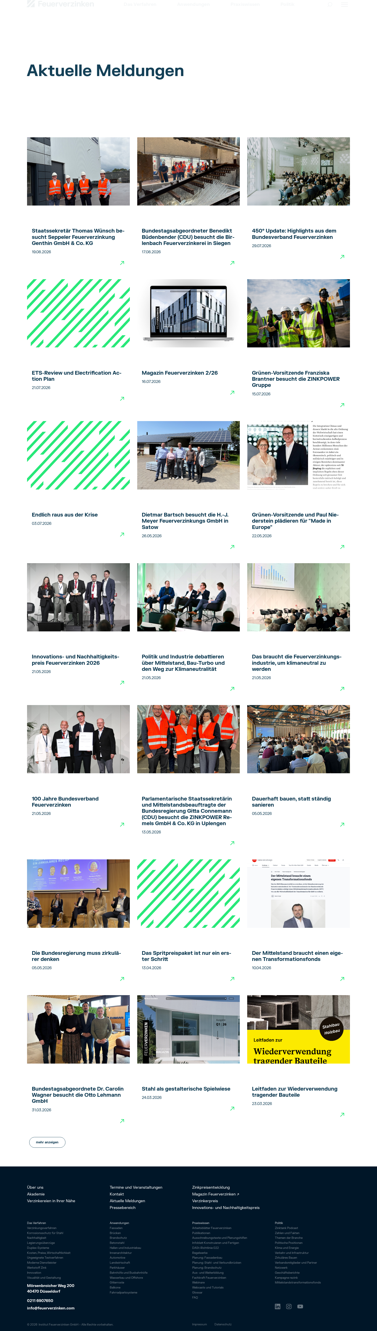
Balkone (115, 1287)
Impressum (199, 1324)
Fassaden (116, 1228)
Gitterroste (117, 1282)
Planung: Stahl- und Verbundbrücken (216, 1262)
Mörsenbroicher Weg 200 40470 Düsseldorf (51, 1288)
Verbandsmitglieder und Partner (296, 1262)
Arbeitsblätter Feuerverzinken (211, 1228)
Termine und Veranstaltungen (136, 1187)
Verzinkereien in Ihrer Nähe (51, 1201)
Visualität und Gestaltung (44, 1277)
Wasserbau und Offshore (126, 1278)
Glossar (197, 1292)
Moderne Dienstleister (42, 1262)
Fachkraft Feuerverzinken (209, 1277)
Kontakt (117, 1194)
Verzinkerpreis (205, 1201)
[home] (60, 14)
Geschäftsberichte (287, 1272)
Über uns (35, 1187)
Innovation (34, 1272)
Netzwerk (281, 1267)
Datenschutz (223, 1324)
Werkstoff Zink (36, 1267)
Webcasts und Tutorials (208, 1287)
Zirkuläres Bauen (286, 1257)
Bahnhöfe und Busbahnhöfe (128, 1273)
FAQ (195, 1297)
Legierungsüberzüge (41, 1242)
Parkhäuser (117, 1268)
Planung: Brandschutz (207, 1267)
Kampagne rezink (286, 1277)
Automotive (117, 1258)
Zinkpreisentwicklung (211, 1187)
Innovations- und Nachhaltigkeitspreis (226, 1207)
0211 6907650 (40, 1300)
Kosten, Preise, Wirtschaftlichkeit (48, 1253)
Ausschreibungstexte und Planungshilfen (219, 1237)
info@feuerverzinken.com (51, 1308)
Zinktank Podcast (286, 1228)
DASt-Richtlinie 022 (205, 1247)
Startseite (33, 45)
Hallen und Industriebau (125, 1248)
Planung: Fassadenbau (207, 1257)
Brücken (115, 1233)
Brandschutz (118, 1238)
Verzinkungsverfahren (42, 1228)
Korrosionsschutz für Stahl (45, 1233)
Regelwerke (199, 1253)
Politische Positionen (289, 1242)
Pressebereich (122, 1207)
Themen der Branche (289, 1237)
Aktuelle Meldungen (127, 1201)
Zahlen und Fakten (287, 1233)
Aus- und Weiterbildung (208, 1272)
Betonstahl (117, 1243)
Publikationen (201, 1233)
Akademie (36, 1194)
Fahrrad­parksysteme (123, 1292)
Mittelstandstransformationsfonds (298, 1282)
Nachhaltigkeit (36, 1237)
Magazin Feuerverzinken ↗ (215, 1194)
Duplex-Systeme (38, 1247)
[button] (140, 15)
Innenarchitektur (121, 1253)
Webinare (198, 1282)
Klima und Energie (287, 1247)
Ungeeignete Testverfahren (45, 1257)
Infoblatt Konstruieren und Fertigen (215, 1242)
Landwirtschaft (120, 1263)
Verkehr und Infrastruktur (292, 1253)
